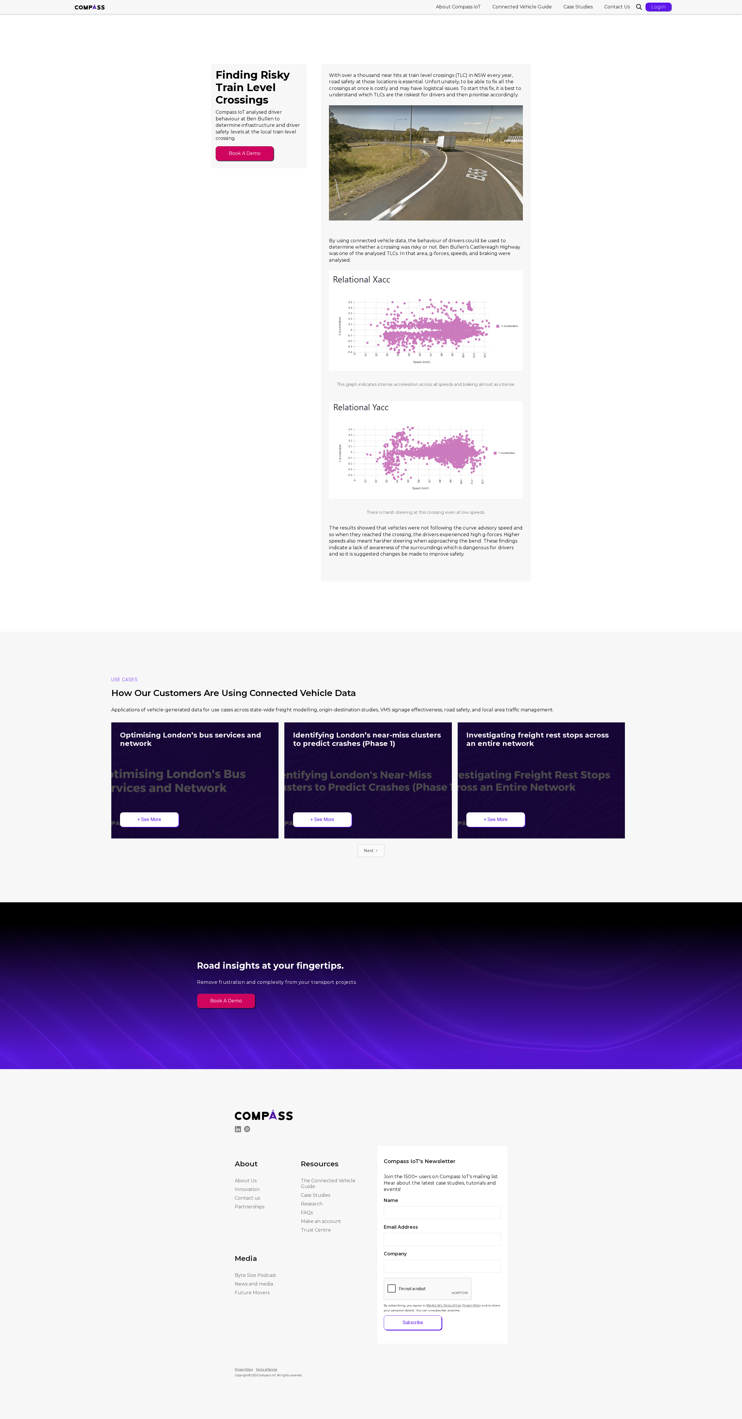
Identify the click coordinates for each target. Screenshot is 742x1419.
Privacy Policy (471, 1305)
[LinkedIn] (239, 1130)
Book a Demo (245, 153)
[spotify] (248, 1130)
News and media (254, 1284)
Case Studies (578, 7)
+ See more (149, 819)
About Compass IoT (458, 7)
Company (395, 1254)
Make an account (321, 1221)
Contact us (247, 1198)
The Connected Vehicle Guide (328, 1183)
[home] (89, 7)
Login (658, 7)
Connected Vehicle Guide (522, 7)
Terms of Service (266, 1369)
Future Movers (252, 1292)
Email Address (401, 1227)
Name (391, 1200)
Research (312, 1204)
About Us (246, 1180)
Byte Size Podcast (255, 1275)
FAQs (307, 1212)
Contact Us (617, 7)
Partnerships (249, 1207)
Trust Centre (316, 1230)
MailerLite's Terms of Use (443, 1305)
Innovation (247, 1189)
